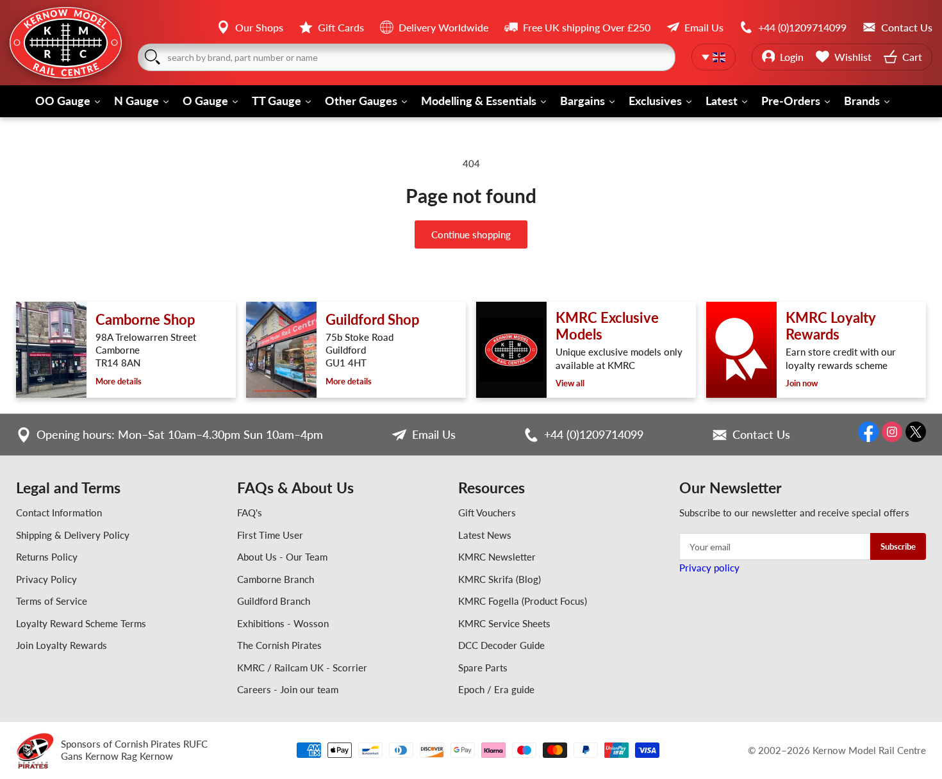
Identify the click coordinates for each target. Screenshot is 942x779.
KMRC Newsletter (497, 556)
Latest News (484, 535)
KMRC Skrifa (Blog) (499, 579)
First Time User (270, 535)
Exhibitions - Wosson (283, 623)
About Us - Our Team (282, 556)
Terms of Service (51, 601)
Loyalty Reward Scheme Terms (81, 623)
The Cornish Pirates (279, 645)
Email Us (434, 434)
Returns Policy (47, 556)
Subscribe (898, 546)
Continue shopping (471, 234)
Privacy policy (709, 567)
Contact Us (761, 434)
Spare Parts (483, 667)
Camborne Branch (275, 579)
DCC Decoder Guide (501, 645)
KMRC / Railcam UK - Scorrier (302, 667)
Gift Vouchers (487, 512)
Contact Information (59, 512)
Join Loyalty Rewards (61, 645)
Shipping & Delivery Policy (72, 535)
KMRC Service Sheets (504, 623)
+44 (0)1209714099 (593, 434)
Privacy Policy (46, 579)
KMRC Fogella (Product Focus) (522, 601)
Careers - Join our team (287, 689)
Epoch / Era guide (496, 689)
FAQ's (249, 512)
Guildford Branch (273, 601)
